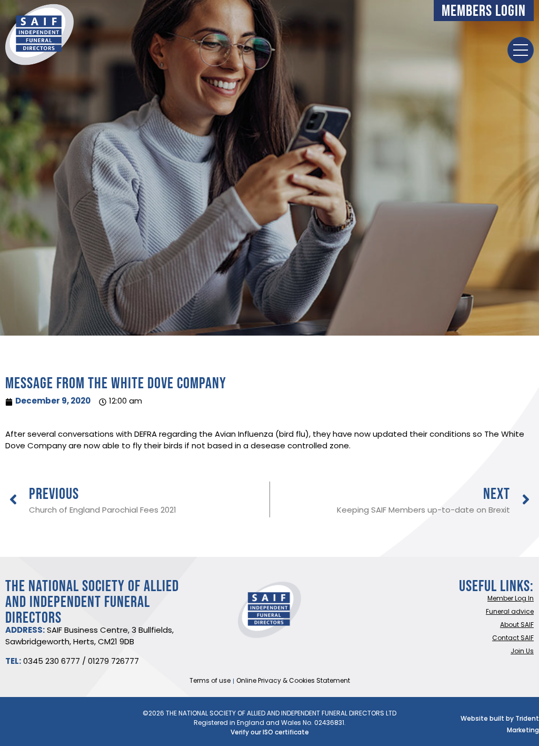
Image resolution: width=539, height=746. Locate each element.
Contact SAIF (513, 638)
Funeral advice (510, 612)
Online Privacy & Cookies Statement (293, 681)
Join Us (522, 652)
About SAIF (517, 625)
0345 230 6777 (51, 662)
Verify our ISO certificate (270, 733)
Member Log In (510, 599)
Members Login (484, 10)
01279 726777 (113, 662)
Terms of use (210, 681)
